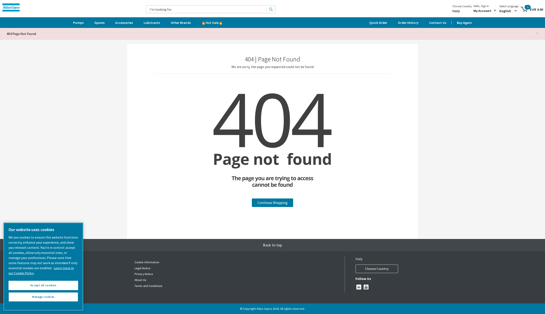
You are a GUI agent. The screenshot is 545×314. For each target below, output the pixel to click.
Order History (408, 22)
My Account (482, 11)
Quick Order (378, 22)
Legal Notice (143, 268)
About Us (140, 280)
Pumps (78, 22)
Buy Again (464, 22)
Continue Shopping (272, 202)
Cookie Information (147, 262)
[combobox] (206, 9)
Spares (99, 22)
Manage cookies (43, 297)
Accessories (124, 22)
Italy (456, 11)
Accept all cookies (43, 285)
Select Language (509, 6)
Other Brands (181, 22)
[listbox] (509, 11)
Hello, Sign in (481, 6)
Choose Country (462, 6)
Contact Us (437, 22)
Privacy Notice (144, 274)
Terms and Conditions (148, 286)
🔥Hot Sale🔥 (212, 22)
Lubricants (152, 22)
